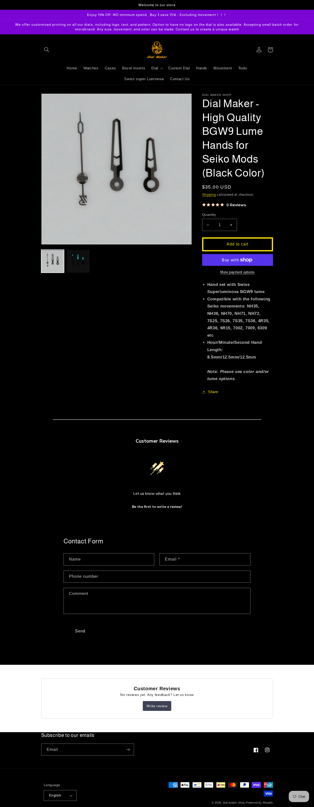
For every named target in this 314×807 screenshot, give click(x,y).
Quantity (209, 215)
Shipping (209, 194)
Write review (156, 706)
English (55, 795)
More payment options (237, 272)
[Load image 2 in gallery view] (78, 261)
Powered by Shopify (259, 802)
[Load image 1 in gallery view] (52, 261)
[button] (46, 49)
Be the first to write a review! (157, 506)
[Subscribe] (127, 749)
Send (80, 631)
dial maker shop (234, 802)
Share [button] (213, 392)
